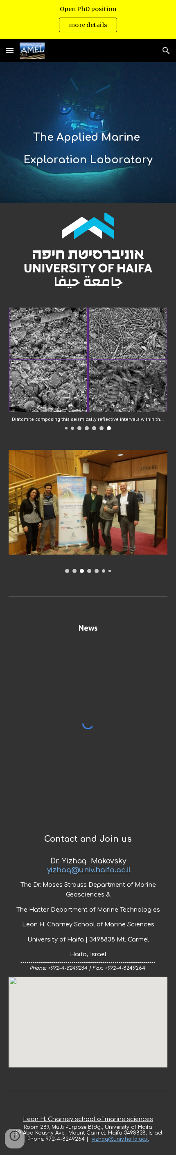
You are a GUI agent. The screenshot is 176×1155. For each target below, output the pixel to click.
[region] (88, 19)
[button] (10, 50)
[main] (88, 132)
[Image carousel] (88, 511)
